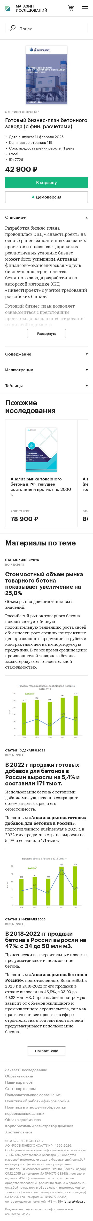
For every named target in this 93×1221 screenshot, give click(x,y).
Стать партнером (20, 1089)
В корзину (46, 183)
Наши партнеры (19, 1082)
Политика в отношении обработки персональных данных (35, 1111)
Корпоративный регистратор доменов (39, 1126)
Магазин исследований (31, 8)
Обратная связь (19, 1076)
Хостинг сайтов (19, 1132)
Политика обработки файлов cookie (37, 1101)
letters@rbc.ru (74, 1200)
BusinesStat (15, 755)
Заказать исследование (26, 1070)
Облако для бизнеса (23, 1120)
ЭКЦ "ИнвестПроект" (22, 112)
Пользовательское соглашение (33, 1095)
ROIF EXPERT (20, 511)
